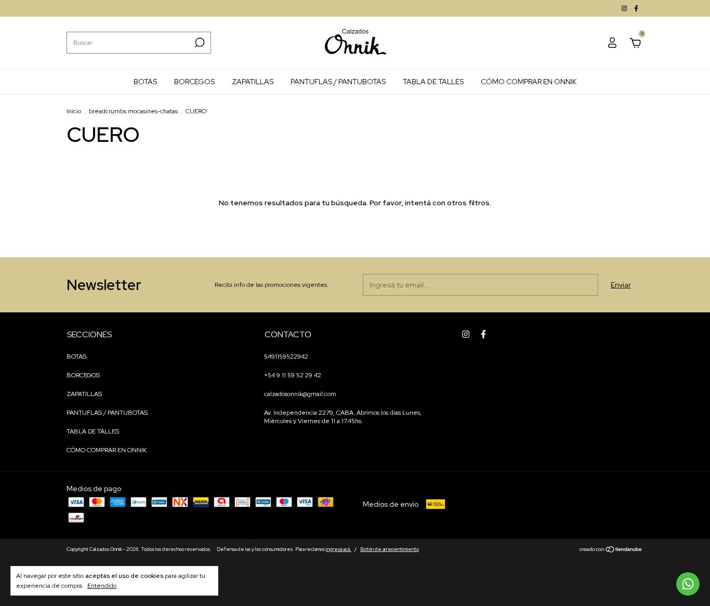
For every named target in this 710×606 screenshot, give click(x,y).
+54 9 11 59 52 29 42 (292, 375)
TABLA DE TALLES (433, 81)
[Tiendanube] (610, 550)
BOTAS (145, 81)
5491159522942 (286, 356)
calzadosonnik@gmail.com (300, 394)
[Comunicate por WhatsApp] (688, 584)
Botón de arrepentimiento (389, 549)
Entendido (101, 586)
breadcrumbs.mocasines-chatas (133, 111)
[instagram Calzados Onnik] (625, 8)
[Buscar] (198, 42)
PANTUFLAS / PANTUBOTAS (338, 81)
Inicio (74, 111)
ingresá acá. (338, 549)
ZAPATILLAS (252, 81)
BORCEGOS (194, 81)
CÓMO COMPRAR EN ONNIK (528, 81)
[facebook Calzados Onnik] (636, 8)
